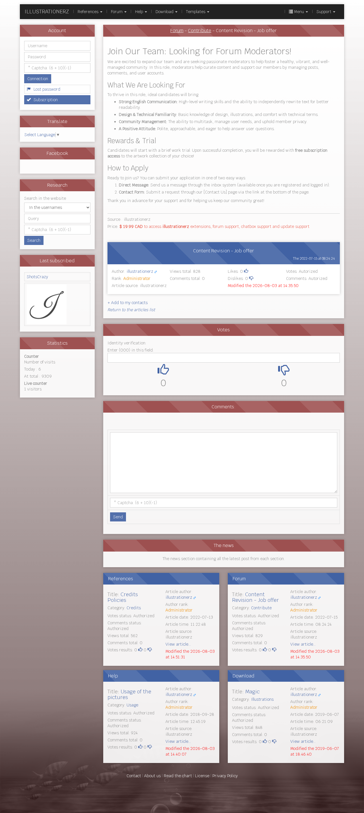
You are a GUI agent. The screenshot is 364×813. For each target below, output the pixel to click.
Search (33, 240)
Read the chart (178, 775)
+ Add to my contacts (127, 302)
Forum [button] (117, 11)
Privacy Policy (225, 775)
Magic (252, 691)
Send (118, 516)
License (202, 775)
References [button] (89, 11)
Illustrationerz (46, 11)
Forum (176, 31)
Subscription (46, 99)
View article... (178, 644)
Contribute (199, 31)
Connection (37, 78)
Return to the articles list (131, 309)
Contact (134, 775)
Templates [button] (196, 11)
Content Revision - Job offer (255, 597)
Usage (132, 705)
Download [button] (165, 11)
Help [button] (139, 11)
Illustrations (262, 699)
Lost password (47, 89)
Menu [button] (299, 11)
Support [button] (324, 11)
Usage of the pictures (129, 694)
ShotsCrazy (37, 276)
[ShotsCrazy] (57, 304)
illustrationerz (140, 271)
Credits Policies (122, 597)
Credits (134, 607)
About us (152, 775)
